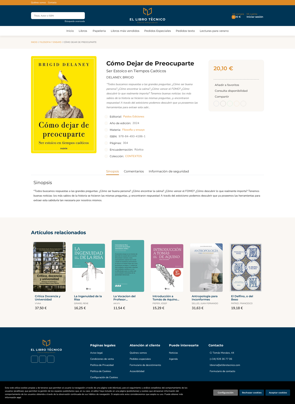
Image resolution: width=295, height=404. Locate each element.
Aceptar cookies (278, 392)
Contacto (52, 3)
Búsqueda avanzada (75, 21)
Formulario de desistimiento (145, 365)
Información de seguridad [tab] (169, 171)
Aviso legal (96, 353)
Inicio (34, 42)
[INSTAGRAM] (42, 359)
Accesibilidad (137, 371)
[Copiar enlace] (243, 103)
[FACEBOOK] (34, 359)
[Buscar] (80, 15)
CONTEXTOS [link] (133, 156)
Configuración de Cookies (104, 377)
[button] (238, 15)
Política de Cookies (100, 371)
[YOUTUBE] (50, 359)
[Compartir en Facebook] (216, 103)
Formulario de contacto (222, 371)
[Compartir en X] (223, 103)
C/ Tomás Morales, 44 (222, 353)
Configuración (226, 392)
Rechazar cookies (252, 392)
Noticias (173, 353)
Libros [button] (83, 31)
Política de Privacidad (102, 365)
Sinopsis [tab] (112, 171)
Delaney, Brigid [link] (120, 77)
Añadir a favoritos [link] (227, 85)
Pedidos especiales (140, 359)
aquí (19, 397)
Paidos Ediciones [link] (133, 116)
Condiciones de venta (102, 359)
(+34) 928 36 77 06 (221, 359)
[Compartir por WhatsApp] (230, 103)
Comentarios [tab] (134, 171)
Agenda (173, 359)
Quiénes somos (38, 3)
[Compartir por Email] (236, 103)
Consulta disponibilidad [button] (231, 91)
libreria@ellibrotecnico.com (225, 365)
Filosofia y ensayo (50, 42)
